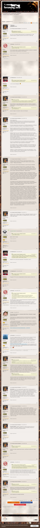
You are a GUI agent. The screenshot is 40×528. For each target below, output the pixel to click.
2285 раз (8, 56)
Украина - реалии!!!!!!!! (7, 21)
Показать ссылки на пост (13, 38)
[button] (24, 22)
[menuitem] (7, 11)
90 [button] (28, 500)
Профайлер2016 (15, 31)
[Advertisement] (20, 18)
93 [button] (32, 500)
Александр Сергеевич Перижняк (17, 80)
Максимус (14, 484)
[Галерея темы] (12, 21)
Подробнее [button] (4, 526)
